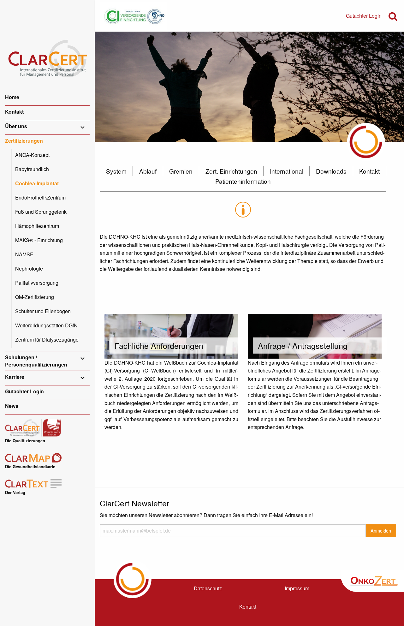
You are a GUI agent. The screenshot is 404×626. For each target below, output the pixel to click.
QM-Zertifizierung (34, 297)
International (286, 171)
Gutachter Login (24, 391)
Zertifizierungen (24, 140)
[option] (249, 87)
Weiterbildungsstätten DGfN (46, 325)
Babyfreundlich (32, 169)
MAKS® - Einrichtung (39, 240)
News (11, 405)
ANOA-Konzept (32, 154)
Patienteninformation (243, 181)
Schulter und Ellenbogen (43, 311)
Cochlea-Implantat (37, 183)
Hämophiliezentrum (37, 226)
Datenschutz (208, 588)
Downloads (331, 171)
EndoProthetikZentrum (40, 197)
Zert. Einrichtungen (231, 171)
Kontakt (14, 111)
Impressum (297, 588)
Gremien (181, 171)
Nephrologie (29, 268)
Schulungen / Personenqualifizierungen (36, 361)
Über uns (16, 126)
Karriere (14, 376)
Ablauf (148, 171)
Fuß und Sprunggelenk (41, 211)
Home (12, 97)
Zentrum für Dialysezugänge (47, 339)
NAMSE (24, 254)
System (116, 171)
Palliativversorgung (36, 282)
